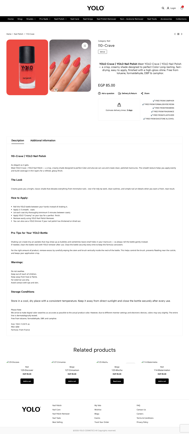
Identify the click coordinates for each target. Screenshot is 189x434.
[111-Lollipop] (182, 34)
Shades (29, 19)
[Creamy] (178, 34)
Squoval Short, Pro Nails (57, 35)
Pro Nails (43, 19)
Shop (19, 19)
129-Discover (27, 370)
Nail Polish (59, 19)
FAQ (138, 405)
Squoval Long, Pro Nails (57, 31)
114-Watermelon (162, 370)
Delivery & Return (129, 93)
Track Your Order (101, 422)
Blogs (96, 413)
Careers (140, 413)
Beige (72, 367)
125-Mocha (117, 370)
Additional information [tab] (42, 140)
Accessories (166, 19)
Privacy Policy (142, 422)
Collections (181, 19)
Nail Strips (88, 19)
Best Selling (57, 422)
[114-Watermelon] (149, 362)
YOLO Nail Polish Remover (42, 218)
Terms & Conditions (145, 418)
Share (146, 93)
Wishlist (97, 409)
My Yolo (97, 405)
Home (11, 19)
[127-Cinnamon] (58, 362)
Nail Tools (152, 19)
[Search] (163, 8)
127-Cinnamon (72, 370)
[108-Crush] (175, 34)
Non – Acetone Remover (131, 19)
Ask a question (108, 93)
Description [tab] (17, 140)
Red (108, 41)
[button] (27, 381)
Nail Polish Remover (106, 19)
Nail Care (74, 19)
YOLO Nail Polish (35, 168)
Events (97, 418)
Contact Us (141, 409)
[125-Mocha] (102, 362)
